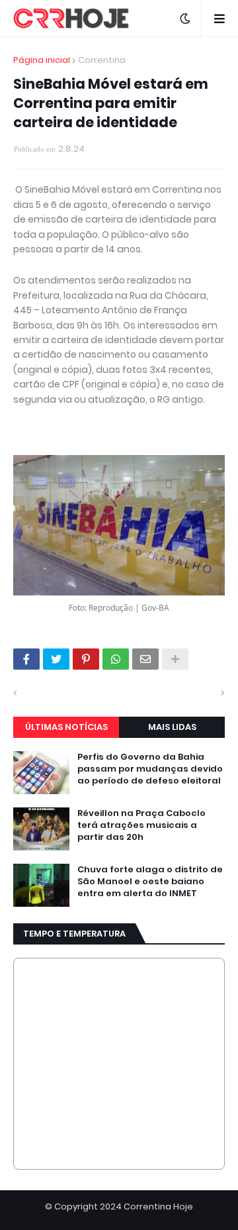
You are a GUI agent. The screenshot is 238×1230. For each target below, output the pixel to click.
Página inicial (41, 60)
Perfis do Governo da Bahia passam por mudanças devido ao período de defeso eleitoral (150, 769)
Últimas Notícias (66, 727)
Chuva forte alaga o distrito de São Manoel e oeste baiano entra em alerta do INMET (150, 881)
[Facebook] (26, 659)
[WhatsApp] (115, 659)
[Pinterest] (86, 659)
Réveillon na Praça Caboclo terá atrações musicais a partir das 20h (141, 825)
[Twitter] (56, 659)
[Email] (145, 659)
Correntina (102, 60)
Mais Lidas (172, 727)
